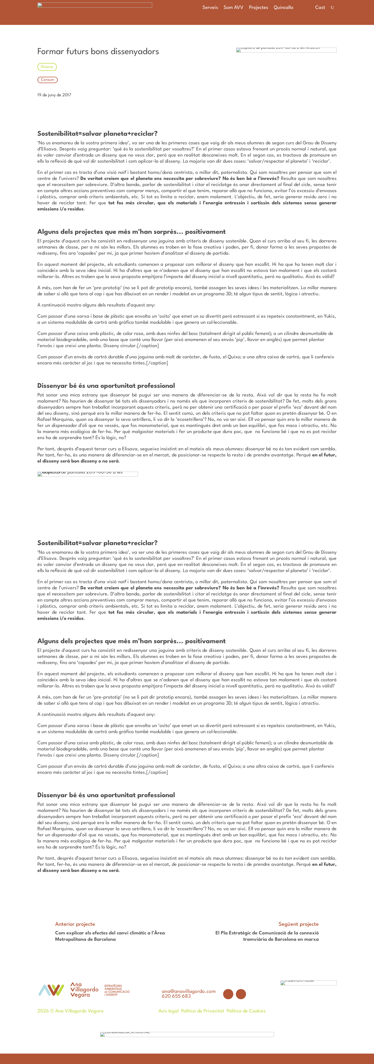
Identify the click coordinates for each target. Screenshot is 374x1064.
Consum (47, 80)
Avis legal (169, 1011)
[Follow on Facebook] (228, 994)
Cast (320, 7)
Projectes (258, 8)
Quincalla (283, 8)
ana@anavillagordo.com (189, 991)
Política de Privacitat (202, 1011)
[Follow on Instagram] (241, 994)
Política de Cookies (246, 1011)
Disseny (47, 67)
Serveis (210, 8)
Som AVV (233, 8)
